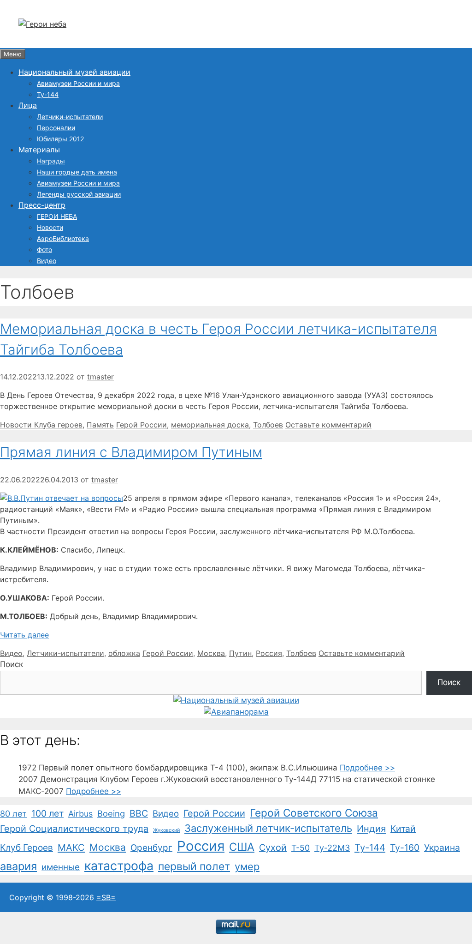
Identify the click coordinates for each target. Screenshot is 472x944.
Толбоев (268, 424)
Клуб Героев (26, 847)
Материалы (39, 149)
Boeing (111, 813)
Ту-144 (48, 94)
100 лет (47, 813)
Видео (46, 261)
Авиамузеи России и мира (78, 83)
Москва (211, 653)
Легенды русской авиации (79, 194)
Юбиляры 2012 (60, 139)
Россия (269, 653)
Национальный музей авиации (74, 72)
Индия (371, 828)
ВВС (139, 813)
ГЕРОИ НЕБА (57, 216)
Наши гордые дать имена (77, 172)
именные (60, 867)
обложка (124, 653)
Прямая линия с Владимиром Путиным (131, 452)
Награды (51, 161)
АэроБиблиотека (63, 238)
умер (247, 866)
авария (18, 866)
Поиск (11, 664)
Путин (240, 653)
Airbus (80, 813)
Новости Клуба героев (41, 424)
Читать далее (24, 634)
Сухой (273, 847)
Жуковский (166, 830)
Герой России (141, 424)
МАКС (71, 847)
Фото (44, 249)
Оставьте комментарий (328, 424)
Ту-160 (404, 847)
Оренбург (151, 847)
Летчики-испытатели (70, 116)
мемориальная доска (210, 424)
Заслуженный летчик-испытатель (268, 828)
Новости (50, 227)
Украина (442, 847)
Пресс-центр (41, 205)
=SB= (106, 897)
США (241, 847)
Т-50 (300, 848)
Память (100, 424)
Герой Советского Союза (314, 812)
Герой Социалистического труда (74, 828)
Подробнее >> (367, 767)
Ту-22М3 (332, 848)
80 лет (13, 813)
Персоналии (56, 128)
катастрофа (118, 865)
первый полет (194, 866)
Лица (27, 105)
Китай (403, 828)
